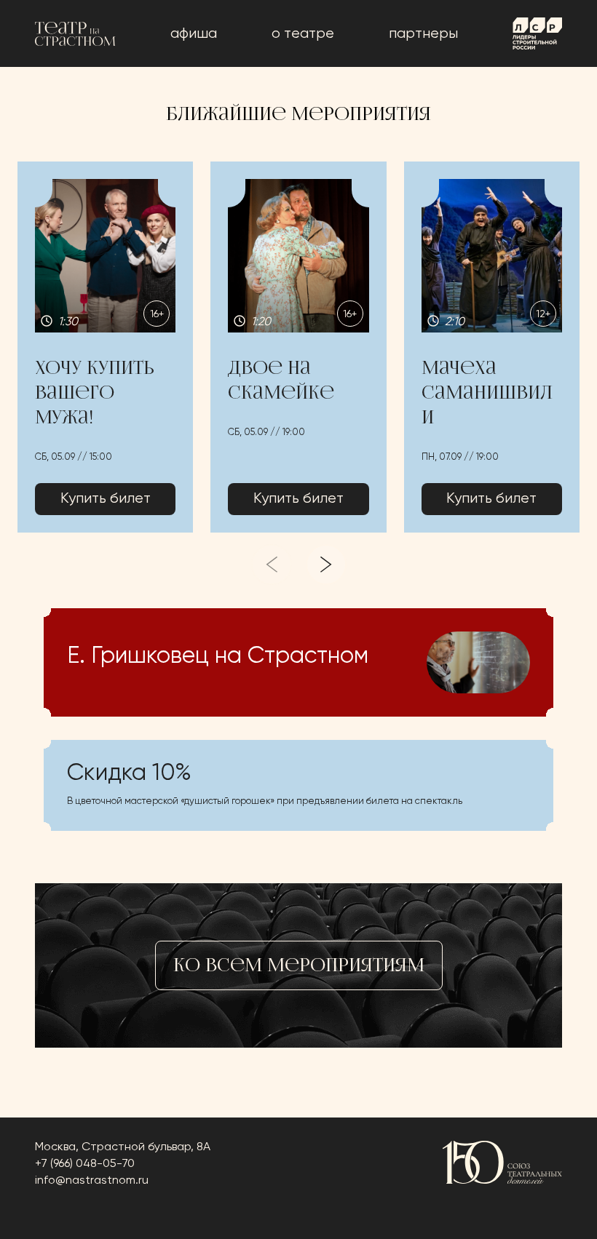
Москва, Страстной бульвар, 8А (122, 1147)
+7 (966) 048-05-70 (85, 1164)
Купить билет (105, 498)
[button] (105, 347)
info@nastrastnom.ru (92, 1181)
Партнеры (423, 33)
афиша (193, 33)
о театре (303, 33)
